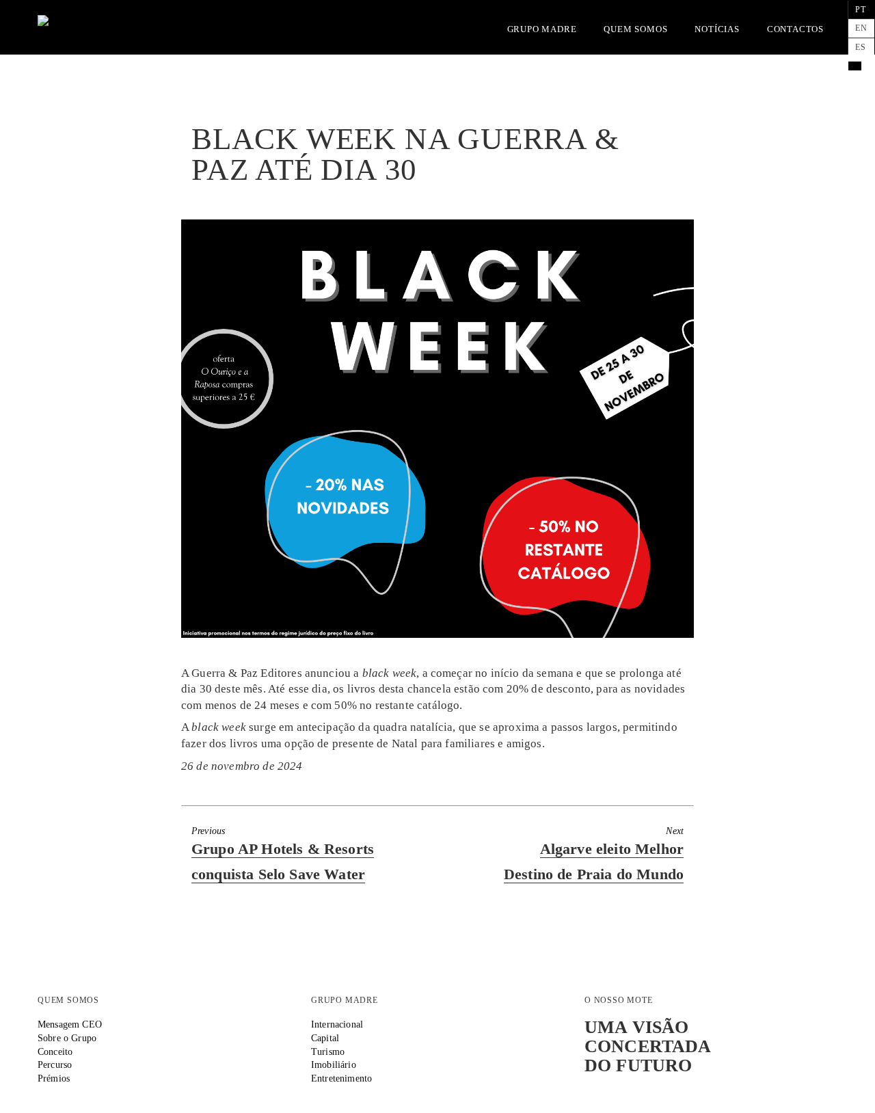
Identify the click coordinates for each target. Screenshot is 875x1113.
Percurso (55, 1064)
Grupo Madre (542, 29)
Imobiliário (333, 1064)
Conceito (55, 1051)
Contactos (795, 29)
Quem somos (635, 29)
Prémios (54, 1078)
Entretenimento (341, 1078)
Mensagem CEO (70, 1024)
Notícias (717, 29)
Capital (325, 1037)
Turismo (328, 1051)
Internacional (337, 1024)
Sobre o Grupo (67, 1037)
